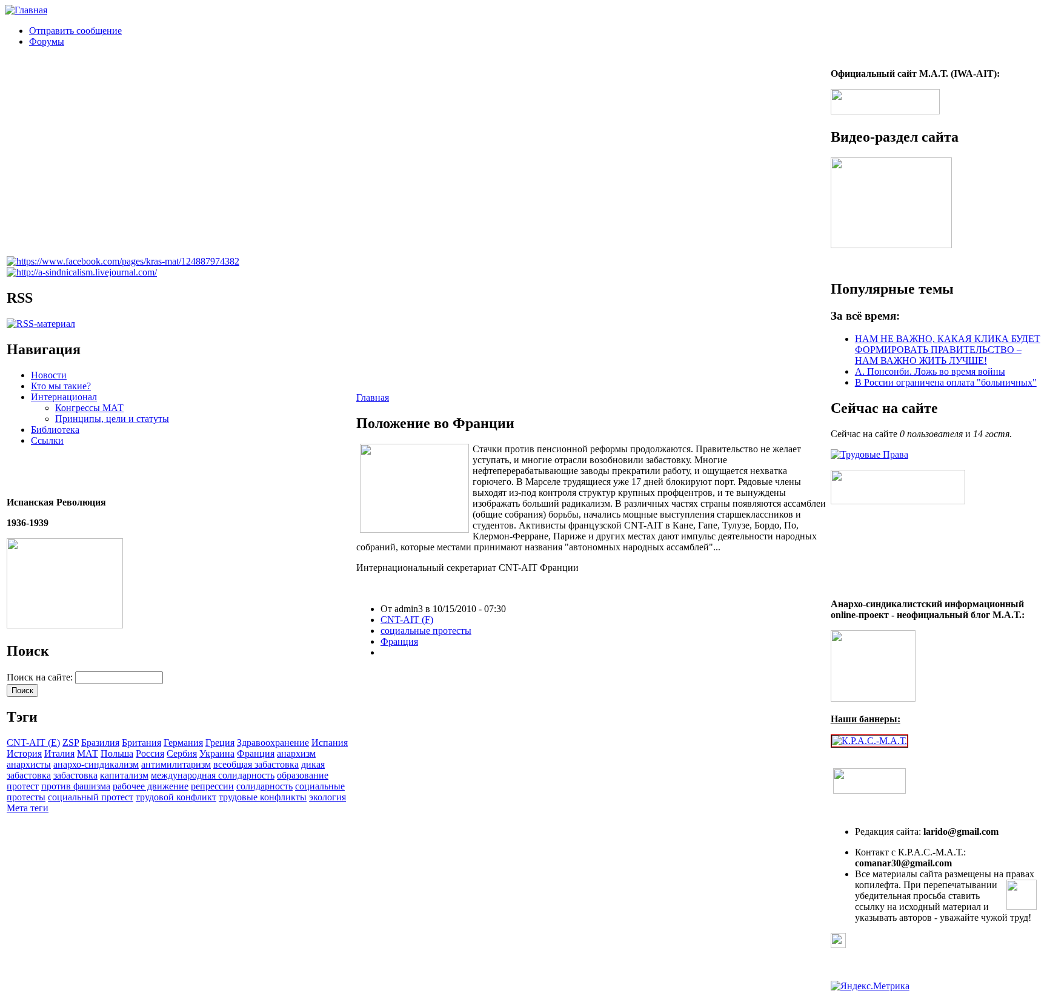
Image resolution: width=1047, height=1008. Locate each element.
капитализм (124, 775)
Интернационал (64, 397)
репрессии (212, 786)
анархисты (29, 764)
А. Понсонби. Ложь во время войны (930, 371)
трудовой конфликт (176, 797)
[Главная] (26, 10)
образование (302, 775)
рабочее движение (150, 786)
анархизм (296, 753)
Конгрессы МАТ (89, 408)
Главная (372, 397)
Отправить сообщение (75, 30)
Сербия (182, 753)
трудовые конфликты (263, 797)
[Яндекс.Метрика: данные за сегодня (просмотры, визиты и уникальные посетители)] (870, 986)
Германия (183, 742)
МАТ (87, 753)
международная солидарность (212, 775)
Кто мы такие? (61, 386)
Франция (255, 753)
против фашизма (75, 786)
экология (327, 797)
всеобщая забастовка (256, 764)
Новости (49, 375)
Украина (216, 753)
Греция (219, 742)
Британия (141, 742)
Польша (117, 753)
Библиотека (55, 429)
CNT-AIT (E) (33, 742)
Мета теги (27, 808)
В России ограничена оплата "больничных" (946, 382)
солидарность (264, 786)
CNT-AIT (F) (407, 619)
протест (23, 786)
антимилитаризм (176, 764)
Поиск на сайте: (41, 677)
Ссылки (47, 440)
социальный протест (90, 797)
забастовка (75, 775)
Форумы (46, 41)
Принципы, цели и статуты (112, 418)
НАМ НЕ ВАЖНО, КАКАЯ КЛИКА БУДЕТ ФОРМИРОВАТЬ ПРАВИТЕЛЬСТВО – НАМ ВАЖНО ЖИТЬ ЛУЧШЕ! (947, 350)
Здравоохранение (273, 742)
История (24, 753)
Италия (59, 753)
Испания (329, 742)
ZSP (70, 742)
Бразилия (100, 742)
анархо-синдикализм (96, 764)
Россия (150, 753)
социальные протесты (426, 630)
